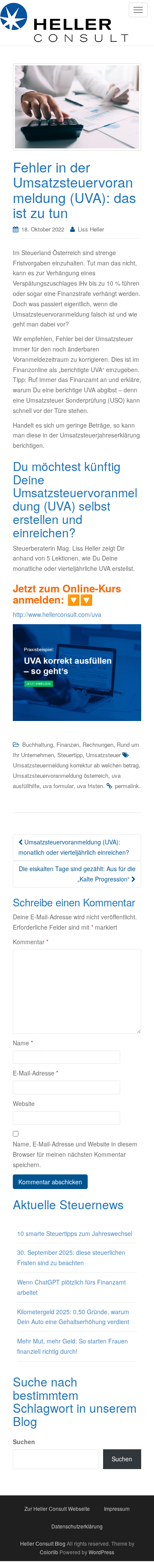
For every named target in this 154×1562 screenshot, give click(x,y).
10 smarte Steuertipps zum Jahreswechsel (74, 1233)
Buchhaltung (37, 744)
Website (24, 1103)
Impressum (117, 1508)
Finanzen (67, 744)
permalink (127, 786)
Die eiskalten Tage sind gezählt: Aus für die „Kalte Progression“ (77, 873)
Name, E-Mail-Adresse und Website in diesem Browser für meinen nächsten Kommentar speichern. (75, 1154)
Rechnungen (98, 744)
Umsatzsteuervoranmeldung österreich (60, 775)
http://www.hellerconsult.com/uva (57, 614)
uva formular (58, 786)
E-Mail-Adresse (35, 1073)
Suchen (24, 1441)
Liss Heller (91, 229)
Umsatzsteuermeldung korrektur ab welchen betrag (76, 765)
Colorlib (49, 1552)
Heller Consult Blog (42, 1543)
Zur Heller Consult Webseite (57, 1508)
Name (23, 1042)
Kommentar (30, 941)
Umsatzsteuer (103, 755)
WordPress (101, 1552)
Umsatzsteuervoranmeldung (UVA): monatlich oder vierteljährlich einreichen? (73, 847)
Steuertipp (70, 755)
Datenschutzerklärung (77, 1526)
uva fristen (90, 786)
